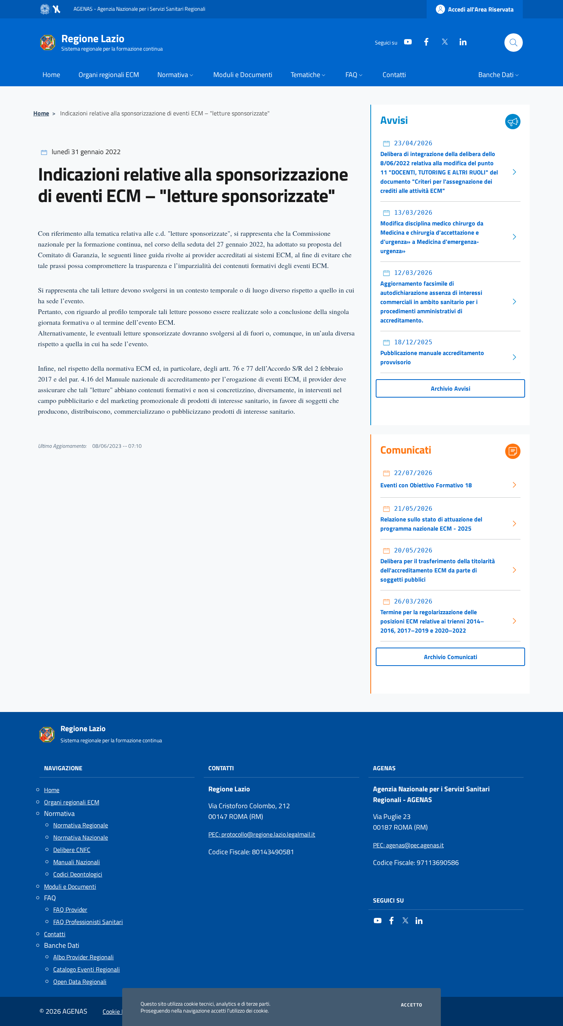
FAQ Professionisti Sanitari (88, 921)
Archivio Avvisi (450, 388)
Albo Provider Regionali (83, 957)
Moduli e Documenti (70, 886)
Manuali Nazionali (76, 862)
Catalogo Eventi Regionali (86, 969)
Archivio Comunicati (450, 656)
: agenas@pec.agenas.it (408, 845)
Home (41, 113)
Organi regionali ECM (71, 802)
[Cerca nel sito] (513, 42)
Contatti (54, 934)
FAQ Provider (70, 909)
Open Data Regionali (79, 981)
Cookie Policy (120, 1011)
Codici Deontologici (77, 874)
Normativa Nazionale (80, 837)
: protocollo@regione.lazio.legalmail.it (261, 834)
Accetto (411, 1005)
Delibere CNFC (71, 849)
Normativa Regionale (80, 825)
